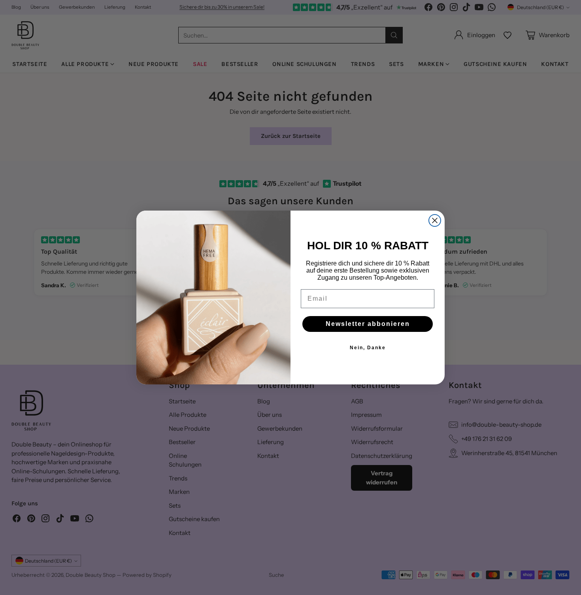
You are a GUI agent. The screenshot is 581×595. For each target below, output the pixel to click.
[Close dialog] (435, 220)
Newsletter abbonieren (368, 323)
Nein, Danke (368, 347)
